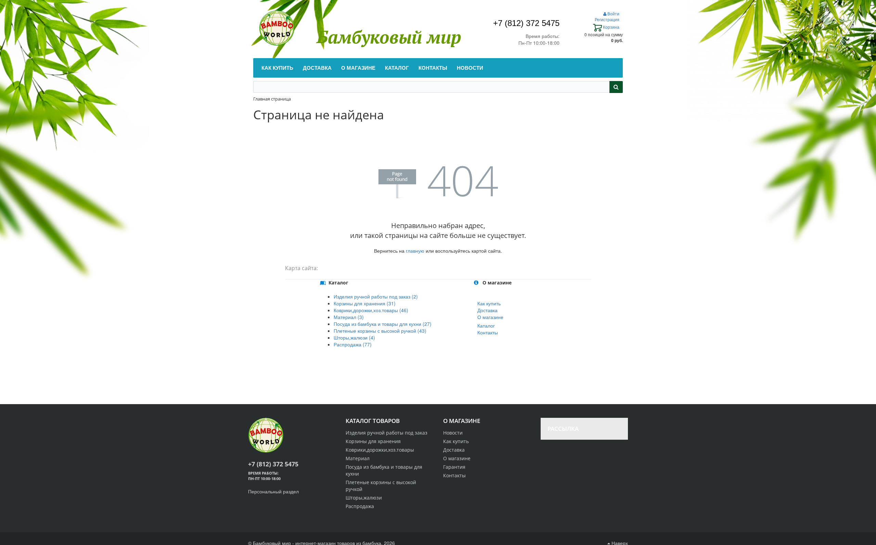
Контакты (487, 332)
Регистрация (607, 19)
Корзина (610, 27)
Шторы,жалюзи (364, 497)
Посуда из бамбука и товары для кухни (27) (382, 323)
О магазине (490, 317)
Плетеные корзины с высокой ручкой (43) (380, 330)
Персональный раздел (273, 491)
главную (415, 250)
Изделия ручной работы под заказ (386, 432)
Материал (358, 458)
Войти (612, 13)
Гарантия (454, 467)
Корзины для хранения (373, 441)
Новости (453, 432)
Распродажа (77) (353, 344)
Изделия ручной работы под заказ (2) (376, 296)
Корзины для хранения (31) (365, 303)
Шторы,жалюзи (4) (354, 337)
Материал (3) (349, 317)
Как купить (489, 303)
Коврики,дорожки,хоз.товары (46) (371, 310)
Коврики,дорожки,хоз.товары (380, 450)
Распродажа (360, 506)
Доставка (487, 310)
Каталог (486, 325)
